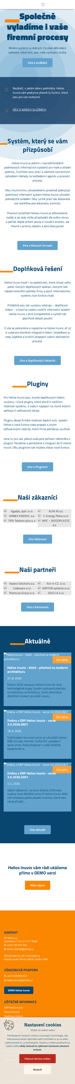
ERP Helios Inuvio (13, 1007)
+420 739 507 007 (17, 945)
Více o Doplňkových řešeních (37, 360)
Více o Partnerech (38, 607)
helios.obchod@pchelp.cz (20, 949)
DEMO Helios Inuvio (19, 990)
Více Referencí (38, 539)
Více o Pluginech (37, 467)
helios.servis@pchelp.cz (20, 980)
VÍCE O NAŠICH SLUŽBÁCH (29, 109)
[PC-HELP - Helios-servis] (17, 4)
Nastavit (37, 1069)
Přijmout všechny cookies (37, 1058)
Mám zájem (37, 885)
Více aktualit (37, 829)
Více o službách (37, 63)
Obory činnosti (12, 1012)
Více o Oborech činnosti (37, 245)
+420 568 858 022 (17, 976)
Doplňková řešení (13, 1016)
